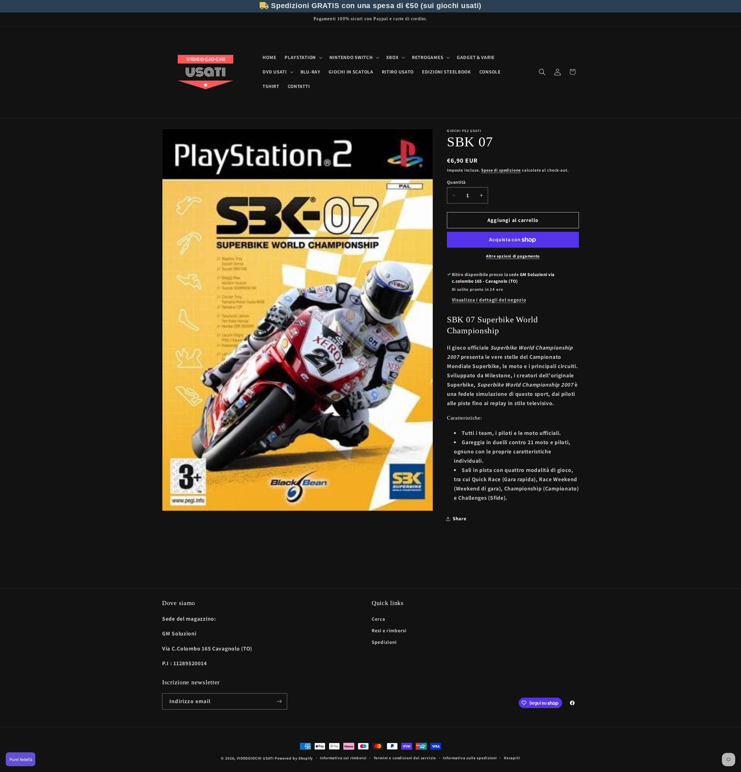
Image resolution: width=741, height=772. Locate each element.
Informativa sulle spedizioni (470, 758)
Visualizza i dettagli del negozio (489, 300)
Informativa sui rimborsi (343, 758)
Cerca (378, 619)
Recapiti (512, 758)
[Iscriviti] (279, 701)
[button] (302, 57)
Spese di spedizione (501, 170)
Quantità (456, 182)
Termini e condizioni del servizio (405, 758)
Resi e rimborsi (389, 630)
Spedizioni (384, 642)
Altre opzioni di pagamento (513, 256)
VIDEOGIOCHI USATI (255, 758)
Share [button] (460, 518)
